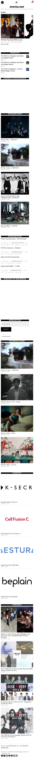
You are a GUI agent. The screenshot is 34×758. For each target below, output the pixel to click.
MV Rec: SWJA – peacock (8, 465)
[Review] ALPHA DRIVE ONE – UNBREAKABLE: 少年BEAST (10, 197)
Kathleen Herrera (16, 42)
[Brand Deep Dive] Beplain (9, 597)
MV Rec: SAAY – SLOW (8, 433)
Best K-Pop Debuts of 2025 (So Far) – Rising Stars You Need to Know (16, 702)
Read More (5, 44)
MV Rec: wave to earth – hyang (10, 402)
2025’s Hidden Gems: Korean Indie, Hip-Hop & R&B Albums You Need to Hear (17, 669)
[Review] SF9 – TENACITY (9, 140)
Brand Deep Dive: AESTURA (9, 565)
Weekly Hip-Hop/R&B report (12, 40)
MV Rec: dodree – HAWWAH (10, 168)
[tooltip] (2, 756)
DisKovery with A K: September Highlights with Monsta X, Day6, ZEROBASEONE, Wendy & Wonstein (15, 635)
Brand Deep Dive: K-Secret (9, 502)
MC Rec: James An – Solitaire (11, 248)
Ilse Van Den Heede (18, 243)
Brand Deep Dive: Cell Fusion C (10, 533)
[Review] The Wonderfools (10, 257)
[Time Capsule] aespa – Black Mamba (13, 239)
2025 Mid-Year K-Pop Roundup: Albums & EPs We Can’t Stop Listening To (16, 736)
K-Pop (3, 12)
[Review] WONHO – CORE (10, 266)
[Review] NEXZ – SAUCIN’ (9, 226)
